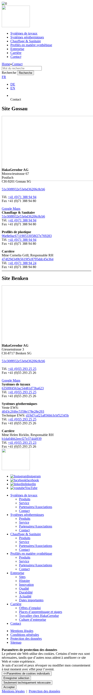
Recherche (9, 72)
